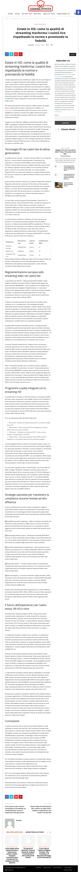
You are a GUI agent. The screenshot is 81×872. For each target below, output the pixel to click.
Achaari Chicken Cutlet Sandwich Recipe (68, 184)
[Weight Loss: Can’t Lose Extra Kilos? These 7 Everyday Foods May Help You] (65, 140)
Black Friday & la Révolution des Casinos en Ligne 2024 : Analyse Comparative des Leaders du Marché (41, 809)
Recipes (37, 14)
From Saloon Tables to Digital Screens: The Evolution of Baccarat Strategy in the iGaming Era (44, 852)
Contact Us (38, 867)
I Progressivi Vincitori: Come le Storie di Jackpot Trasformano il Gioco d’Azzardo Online (28, 852)
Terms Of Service (57, 867)
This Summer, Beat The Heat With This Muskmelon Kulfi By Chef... (69, 168)
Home (10, 14)
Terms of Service (67, 74)
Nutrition (27, 14)
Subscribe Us (63, 14)
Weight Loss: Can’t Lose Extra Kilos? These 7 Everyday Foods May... (65, 152)
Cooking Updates (65, 156)
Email (56, 115)
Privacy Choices (68, 870)
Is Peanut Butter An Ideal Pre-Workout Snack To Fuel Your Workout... (69, 177)
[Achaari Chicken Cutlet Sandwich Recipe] (59, 185)
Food (17, 14)
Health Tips (49, 14)
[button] (78, 12)
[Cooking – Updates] (40, 6)
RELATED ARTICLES (14, 832)
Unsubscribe (67, 867)
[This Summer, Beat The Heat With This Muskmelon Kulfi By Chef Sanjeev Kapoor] (59, 168)
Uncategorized (14, 18)
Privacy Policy (58, 76)
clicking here (58, 111)
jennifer (31, 45)
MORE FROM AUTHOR (35, 832)
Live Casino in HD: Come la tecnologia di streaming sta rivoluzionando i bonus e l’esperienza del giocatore (15, 809)
